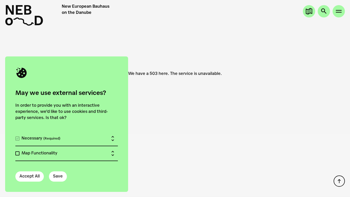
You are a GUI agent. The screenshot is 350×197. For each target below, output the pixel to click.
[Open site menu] (339, 11)
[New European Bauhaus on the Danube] (33, 15)
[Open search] (324, 11)
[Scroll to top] (339, 181)
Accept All (29, 176)
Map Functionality (39, 153)
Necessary (41, 138)
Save (58, 176)
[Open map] (309, 11)
